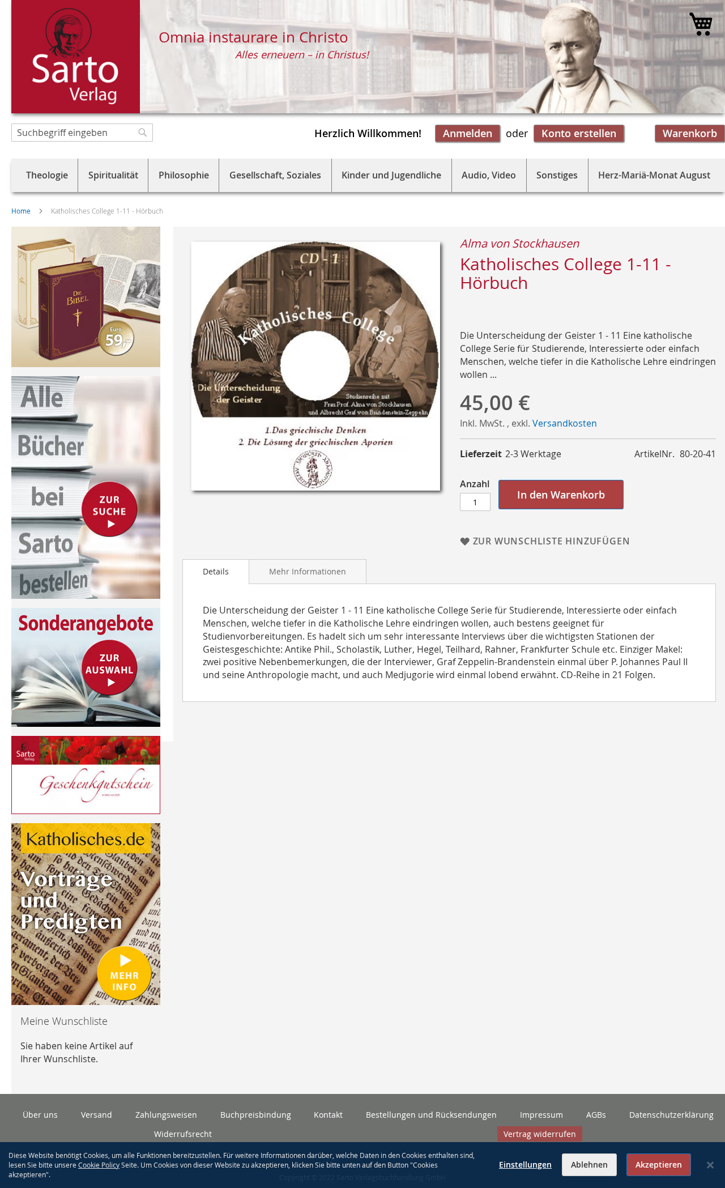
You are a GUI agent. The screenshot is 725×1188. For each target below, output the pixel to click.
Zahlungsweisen (166, 1114)
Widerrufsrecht (183, 1134)
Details (216, 571)
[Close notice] (710, 1165)
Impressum (541, 1114)
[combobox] (82, 133)
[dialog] (362, 1165)
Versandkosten (564, 423)
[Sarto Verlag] (75, 56)
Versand (96, 1114)
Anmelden (467, 133)
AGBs (596, 1114)
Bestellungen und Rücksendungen (431, 1114)
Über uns (40, 1114)
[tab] (215, 571)
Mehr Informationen (307, 571)
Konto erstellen (578, 133)
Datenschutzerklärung (671, 1114)
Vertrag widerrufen (540, 1134)
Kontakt (328, 1114)
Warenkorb (690, 133)
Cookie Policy (99, 1164)
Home (21, 210)
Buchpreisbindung (255, 1114)
